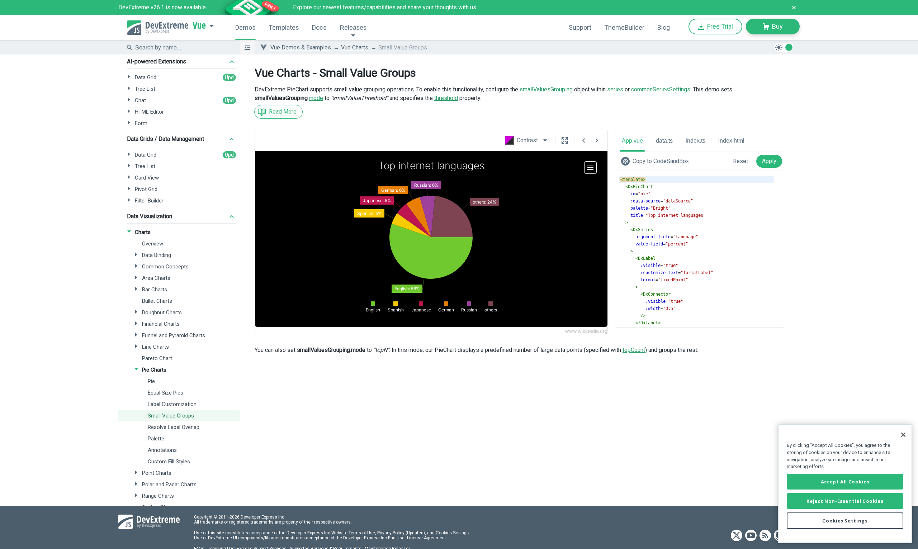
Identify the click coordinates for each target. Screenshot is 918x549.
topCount (634, 350)
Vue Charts (354, 47)
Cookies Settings (452, 532)
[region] (845, 483)
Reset (740, 161)
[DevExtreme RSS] (765, 536)
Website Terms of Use (353, 532)
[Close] (903, 435)
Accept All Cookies (845, 481)
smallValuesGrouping (546, 89)
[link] (656, 161)
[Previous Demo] (583, 140)
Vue (199, 25)
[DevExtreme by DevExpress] (157, 27)
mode (316, 98)
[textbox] (183, 47)
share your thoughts (432, 7)
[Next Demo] (596, 140)
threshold (446, 98)
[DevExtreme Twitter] (736, 536)
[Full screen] (564, 140)
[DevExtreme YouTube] (751, 536)
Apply (769, 161)
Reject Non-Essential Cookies (844, 501)
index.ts (695, 141)
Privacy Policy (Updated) (401, 532)
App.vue (632, 141)
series (615, 89)
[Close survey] (794, 7)
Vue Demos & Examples (300, 47)
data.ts (664, 141)
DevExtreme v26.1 (141, 7)
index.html (731, 141)
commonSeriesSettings (660, 89)
